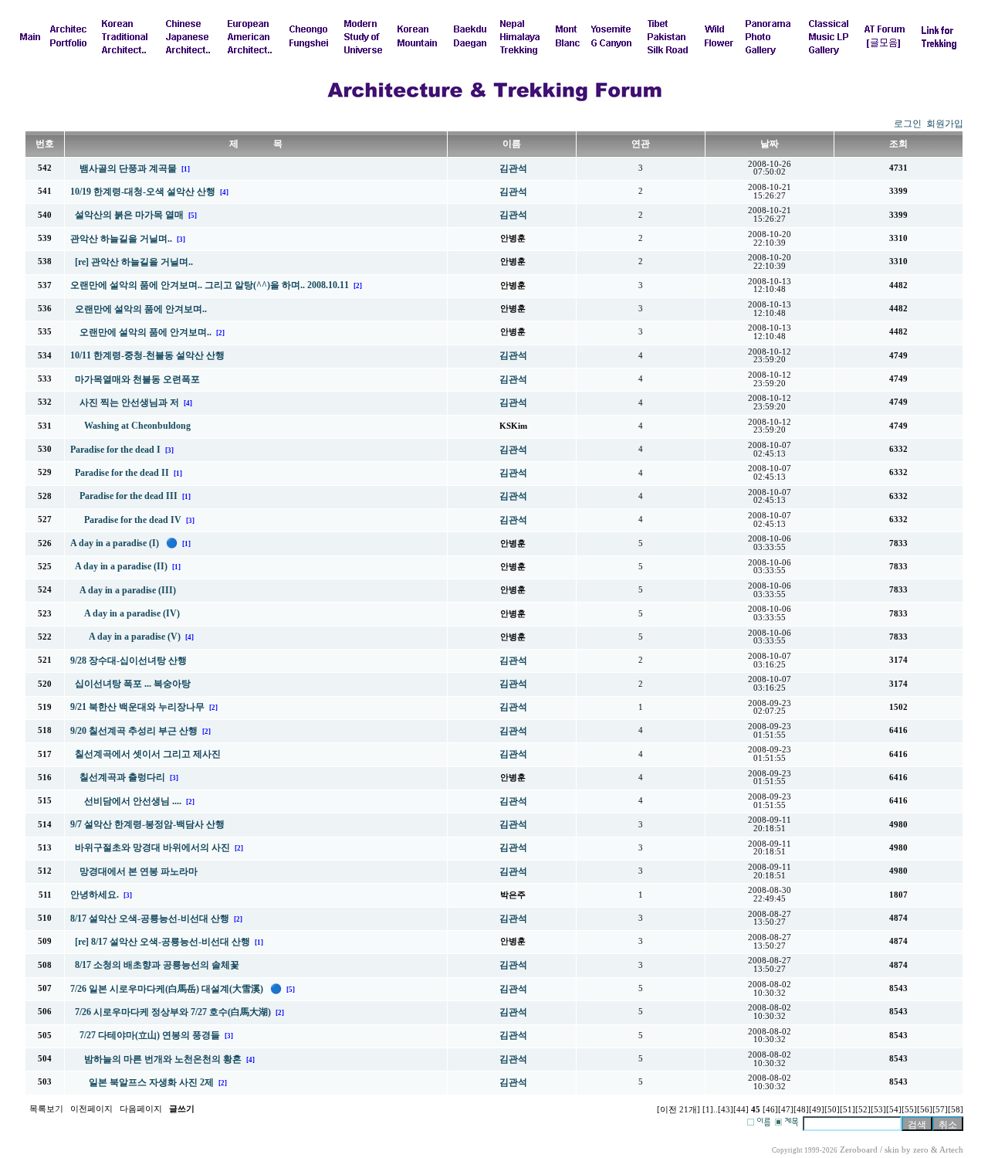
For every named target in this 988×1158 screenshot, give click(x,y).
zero (921, 1150)
